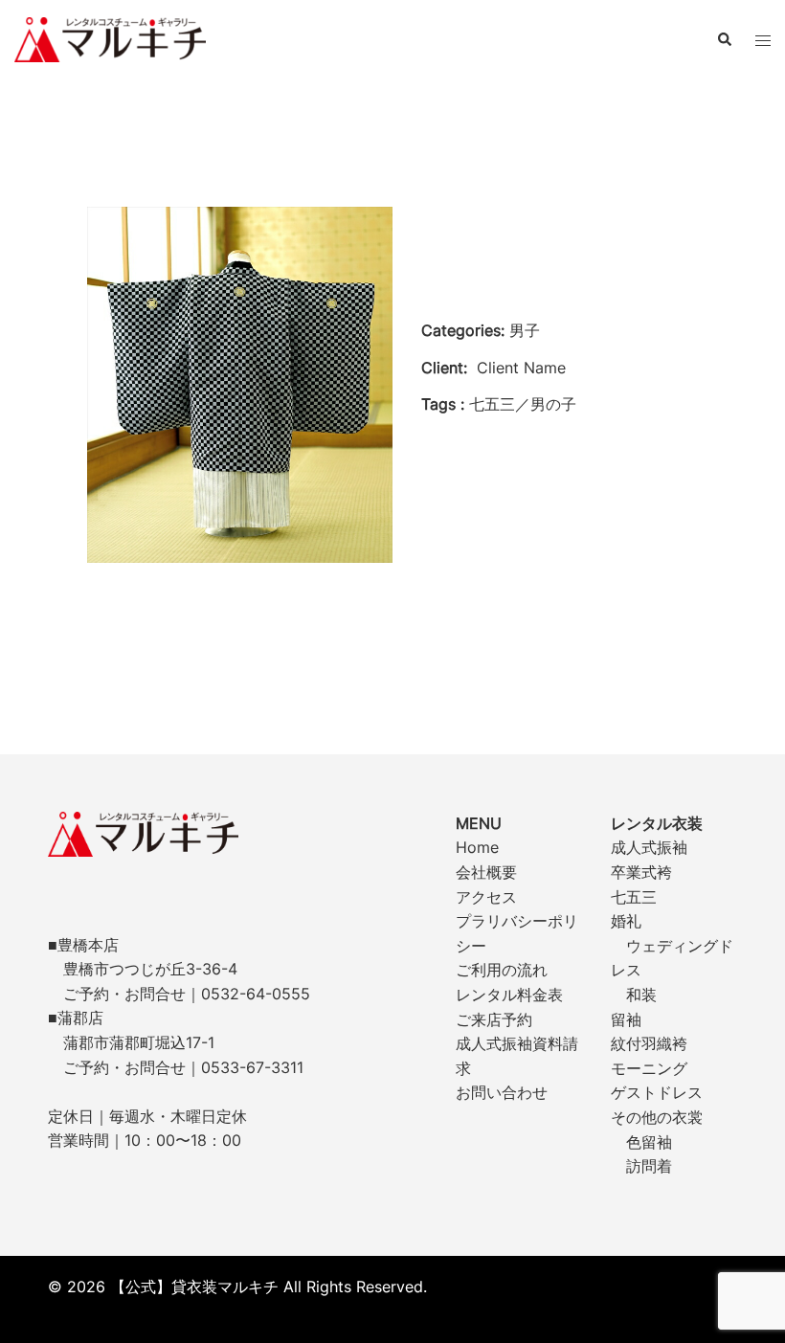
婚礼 (626, 920)
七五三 (634, 897)
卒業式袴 (641, 872)
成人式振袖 (649, 847)
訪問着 (649, 1165)
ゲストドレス (657, 1092)
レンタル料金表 (509, 994)
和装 (641, 994)
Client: (444, 367)
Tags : (442, 404)
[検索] (723, 39)
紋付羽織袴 (649, 1043)
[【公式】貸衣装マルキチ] (110, 38)
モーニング (649, 1068)
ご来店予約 (494, 1019)
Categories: (463, 330)
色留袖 (649, 1142)
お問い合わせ (502, 1092)
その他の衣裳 (657, 1117)
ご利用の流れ (502, 969)
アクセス (486, 897)
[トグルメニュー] (763, 40)
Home (477, 847)
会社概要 (486, 872)
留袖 (626, 1019)
